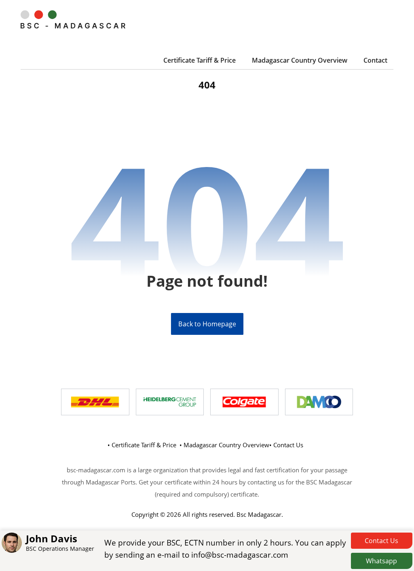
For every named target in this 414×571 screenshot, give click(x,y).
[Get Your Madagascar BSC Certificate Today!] (73, 19)
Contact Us (381, 540)
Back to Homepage (207, 323)
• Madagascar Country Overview (224, 445)
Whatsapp (381, 560)
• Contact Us (286, 445)
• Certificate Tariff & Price (142, 445)
